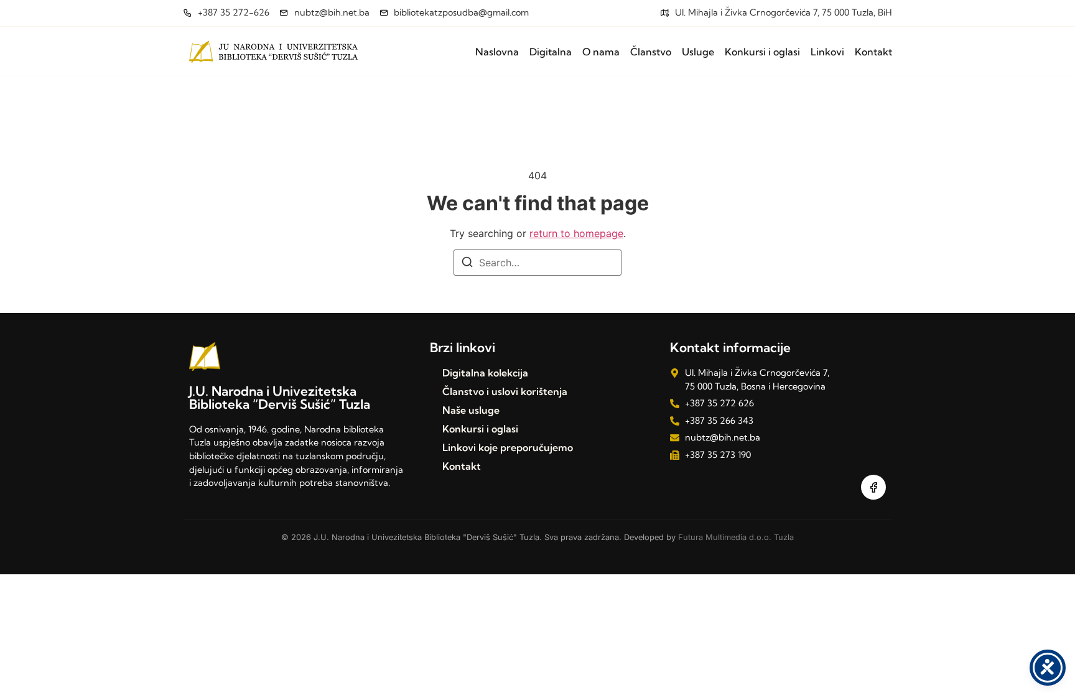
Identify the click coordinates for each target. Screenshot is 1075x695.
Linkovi (827, 51)
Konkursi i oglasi (762, 51)
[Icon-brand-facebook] (873, 487)
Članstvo (650, 51)
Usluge (698, 51)
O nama (601, 51)
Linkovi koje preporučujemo (507, 447)
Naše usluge (471, 410)
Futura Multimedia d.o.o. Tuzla (736, 537)
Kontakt (873, 51)
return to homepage (576, 233)
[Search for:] (537, 263)
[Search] (467, 264)
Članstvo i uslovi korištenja (504, 391)
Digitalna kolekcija (485, 372)
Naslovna (497, 51)
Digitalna (550, 51)
